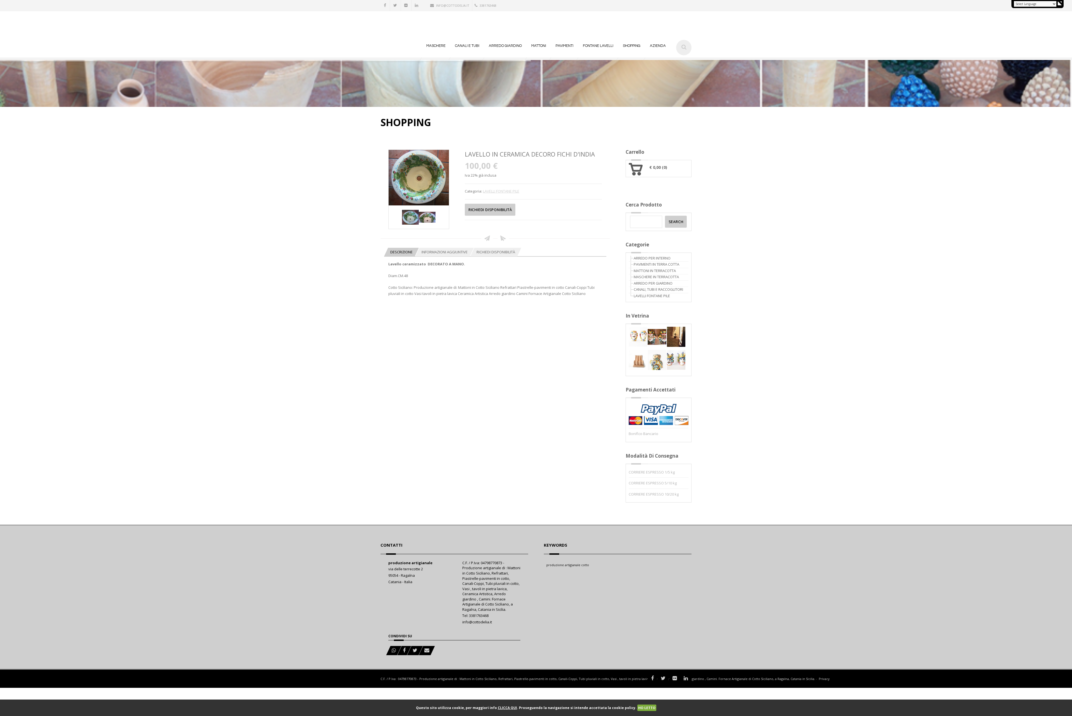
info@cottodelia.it (452, 5)
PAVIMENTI (564, 46)
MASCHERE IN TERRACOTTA (656, 276)
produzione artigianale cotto (567, 565)
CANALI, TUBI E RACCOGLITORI (658, 289)
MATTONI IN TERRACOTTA (655, 270)
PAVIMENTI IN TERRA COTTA (656, 264)
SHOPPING (631, 46)
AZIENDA (658, 46)
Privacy (824, 679)
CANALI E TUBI (467, 46)
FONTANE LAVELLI (598, 46)
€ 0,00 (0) (658, 167)
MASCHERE (436, 46)
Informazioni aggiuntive (445, 251)
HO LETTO (646, 707)
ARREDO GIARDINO (505, 46)
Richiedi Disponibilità (496, 251)
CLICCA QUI (507, 707)
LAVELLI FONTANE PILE (501, 191)
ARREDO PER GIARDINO (653, 283)
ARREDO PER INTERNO (652, 258)
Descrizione (401, 251)
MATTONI (538, 46)
